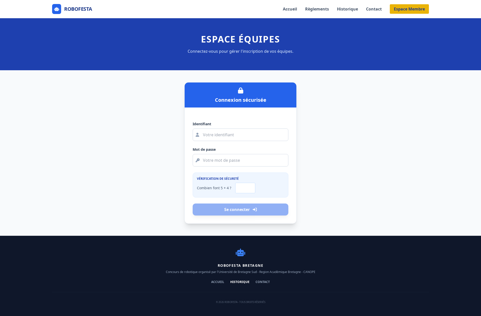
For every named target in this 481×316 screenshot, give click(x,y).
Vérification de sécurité (218, 179)
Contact (374, 9)
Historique (347, 9)
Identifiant (202, 124)
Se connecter (237, 209)
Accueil (290, 9)
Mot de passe (204, 149)
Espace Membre (409, 9)
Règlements (317, 9)
